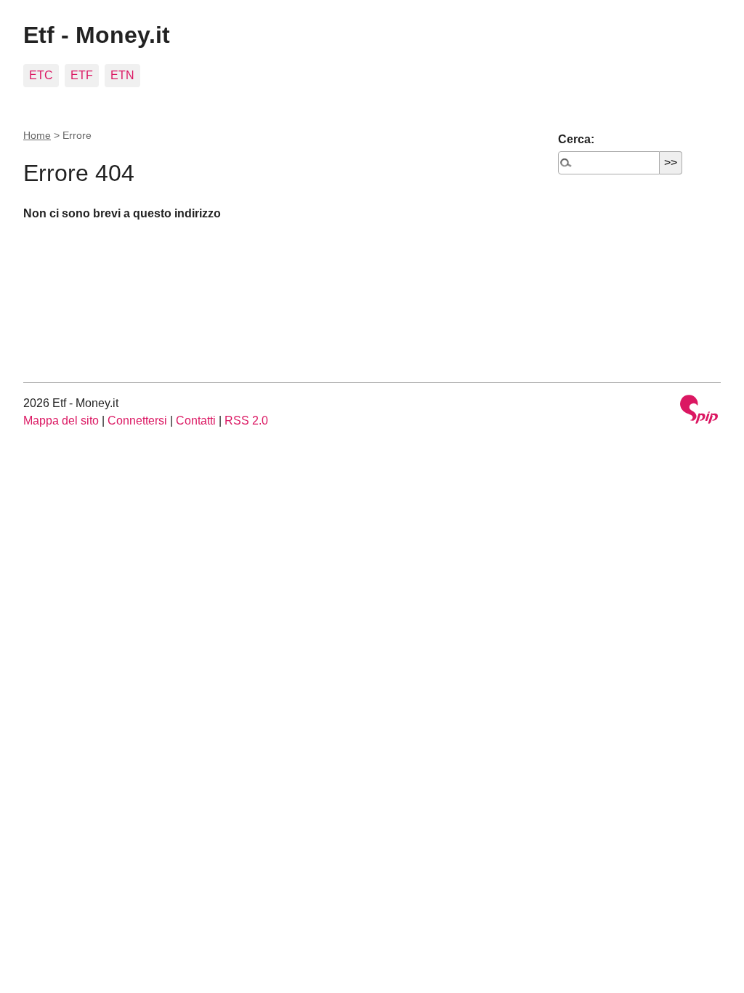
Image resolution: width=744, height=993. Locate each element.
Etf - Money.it (96, 35)
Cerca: (576, 139)
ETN (122, 75)
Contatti (196, 420)
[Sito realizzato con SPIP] (699, 411)
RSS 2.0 (246, 420)
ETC (41, 75)
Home (37, 135)
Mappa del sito (61, 420)
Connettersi (137, 420)
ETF (81, 75)
